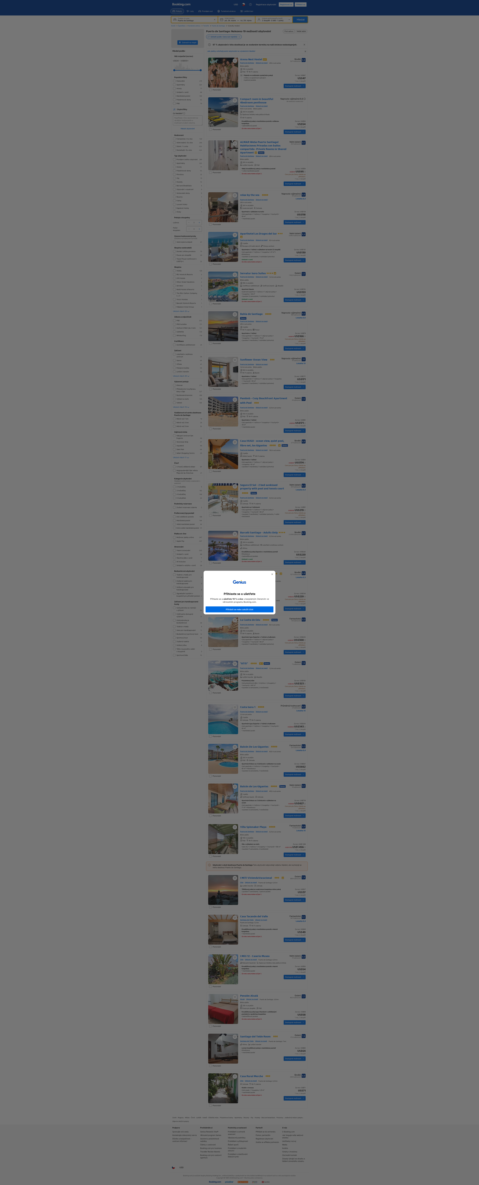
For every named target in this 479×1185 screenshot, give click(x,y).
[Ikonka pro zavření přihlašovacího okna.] (272, 574)
